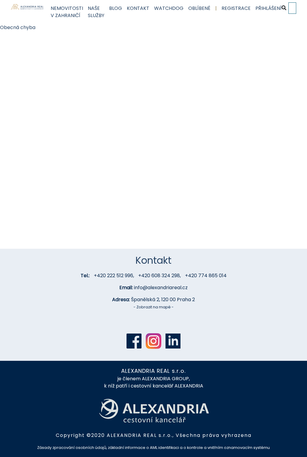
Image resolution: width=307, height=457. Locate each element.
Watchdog (168, 8)
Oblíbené (199, 8)
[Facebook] (134, 341)
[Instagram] (153, 341)
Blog (115, 8)
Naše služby (96, 12)
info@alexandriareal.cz (161, 287)
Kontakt (138, 8)
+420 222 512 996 (113, 275)
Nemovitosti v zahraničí (67, 12)
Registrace (236, 8)
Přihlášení (268, 8)
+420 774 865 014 (206, 275)
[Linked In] (172, 341)
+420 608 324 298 (159, 275)
